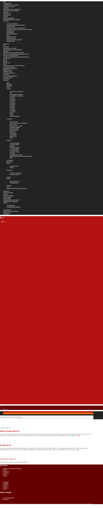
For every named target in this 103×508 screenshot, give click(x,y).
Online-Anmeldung (15, 116)
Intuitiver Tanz (7, 58)
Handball (8, 140)
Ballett (8, 83)
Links (7, 35)
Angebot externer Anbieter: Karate (15, 365)
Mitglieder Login (7, 71)
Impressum (6, 51)
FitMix (11, 137)
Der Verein (6, 21)
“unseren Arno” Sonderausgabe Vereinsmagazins (23, 263)
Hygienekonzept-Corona (16, 154)
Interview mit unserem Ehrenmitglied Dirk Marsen (16, 57)
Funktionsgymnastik (15, 127)
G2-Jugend (6, 46)
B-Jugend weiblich (14, 144)
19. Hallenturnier (7, 3)
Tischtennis (9, 170)
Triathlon (8, 177)
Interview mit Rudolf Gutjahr (10, 55)
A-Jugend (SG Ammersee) (16, 91)
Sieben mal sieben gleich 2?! (9, 431)
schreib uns (9, 395)
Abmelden (6, 7)
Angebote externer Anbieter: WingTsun (16, 188)
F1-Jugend (13, 308)
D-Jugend (12, 97)
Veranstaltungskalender (13, 272)
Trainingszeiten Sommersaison (11, 200)
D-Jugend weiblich (14, 151)
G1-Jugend (12, 110)
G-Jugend (12, 109)
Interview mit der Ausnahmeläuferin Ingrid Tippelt (16, 54)
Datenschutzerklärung (8, 18)
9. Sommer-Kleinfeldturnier (13, 207)
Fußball (8, 291)
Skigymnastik (13, 134)
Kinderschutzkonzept (11, 33)
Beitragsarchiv (7, 15)
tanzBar (12, 167)
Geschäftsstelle (10, 31)
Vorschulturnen (7, 209)
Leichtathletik (9, 160)
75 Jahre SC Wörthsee (12, 23)
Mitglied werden (7, 70)
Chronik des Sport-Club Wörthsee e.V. (16, 28)
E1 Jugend (12, 103)
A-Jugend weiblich (14, 143)
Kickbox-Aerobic (14, 129)
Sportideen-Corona (11, 36)
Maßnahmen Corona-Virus (10, 68)
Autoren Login (7, 13)
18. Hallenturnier (10, 205)
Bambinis (12, 146)
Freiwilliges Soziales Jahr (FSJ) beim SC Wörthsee (19, 29)
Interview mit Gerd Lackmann (18, 261)
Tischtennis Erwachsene (16, 173)
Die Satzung (13, 237)
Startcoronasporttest (8, 192)
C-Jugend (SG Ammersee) (16, 95)
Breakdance (9, 290)
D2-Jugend (12, 100)
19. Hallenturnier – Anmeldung (11, 5)
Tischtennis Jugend (14, 174)
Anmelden (6, 12)
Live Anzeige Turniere (9, 67)
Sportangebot (6, 78)
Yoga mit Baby (7, 212)
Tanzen (8, 163)
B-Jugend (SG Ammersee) (16, 94)
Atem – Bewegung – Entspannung (18, 123)
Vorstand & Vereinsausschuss (10, 211)
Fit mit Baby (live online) (16, 126)
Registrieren (6, 74)
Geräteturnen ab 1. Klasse (9, 48)
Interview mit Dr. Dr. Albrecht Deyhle (20, 257)
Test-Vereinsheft (7, 197)
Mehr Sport (9, 161)
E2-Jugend (12, 104)
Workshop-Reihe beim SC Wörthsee (16, 370)
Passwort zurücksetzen (9, 73)
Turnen (8, 178)
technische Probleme (8, 195)
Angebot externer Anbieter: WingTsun (16, 367)
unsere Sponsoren (10, 38)
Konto (4, 64)
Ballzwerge (9, 84)
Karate (5, 59)
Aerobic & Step (14, 121)
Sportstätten (6, 191)
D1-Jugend (12, 98)
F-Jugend (12, 106)
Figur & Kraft (13, 136)
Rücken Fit (12, 131)
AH (11, 93)
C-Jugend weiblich (14, 149)
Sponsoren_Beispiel (8, 77)
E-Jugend (12, 101)
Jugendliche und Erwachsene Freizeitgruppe (21, 156)
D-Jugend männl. (14, 150)
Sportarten (5, 80)
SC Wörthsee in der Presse (10, 75)
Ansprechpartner (10, 26)
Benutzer (5, 16)
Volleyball (9, 185)
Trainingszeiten (7, 198)
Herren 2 (12, 114)
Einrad (8, 87)
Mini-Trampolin (14, 130)
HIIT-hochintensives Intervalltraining (12, 49)
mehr (79, 435)
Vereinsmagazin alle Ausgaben (14, 39)
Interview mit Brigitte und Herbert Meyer (13, 52)
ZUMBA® (6, 214)
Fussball (8, 88)
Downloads (6, 43)
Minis (11, 157)
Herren (11, 113)
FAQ (4, 45)
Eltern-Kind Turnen (15, 181)
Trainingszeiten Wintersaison (10, 201)
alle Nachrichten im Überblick (11, 10)
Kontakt (5, 61)
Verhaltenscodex (10, 41)
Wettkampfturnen (14, 182)
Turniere (5, 202)
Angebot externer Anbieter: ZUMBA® (16, 368)
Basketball (9, 85)
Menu (3, 221)
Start (4, 2)
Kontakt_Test (6, 62)
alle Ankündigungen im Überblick (12, 9)
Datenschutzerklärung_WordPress (11, 19)
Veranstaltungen (7, 389)
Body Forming (13, 124)
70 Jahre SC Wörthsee (9, 6)
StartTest (5, 194)
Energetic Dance (14, 166)
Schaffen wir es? (5, 445)
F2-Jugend (12, 107)
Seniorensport (13, 133)
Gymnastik (9, 119)
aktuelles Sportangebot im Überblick (15, 25)
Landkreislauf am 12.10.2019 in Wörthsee (14, 65)
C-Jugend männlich (15, 147)
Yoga (7, 187)
